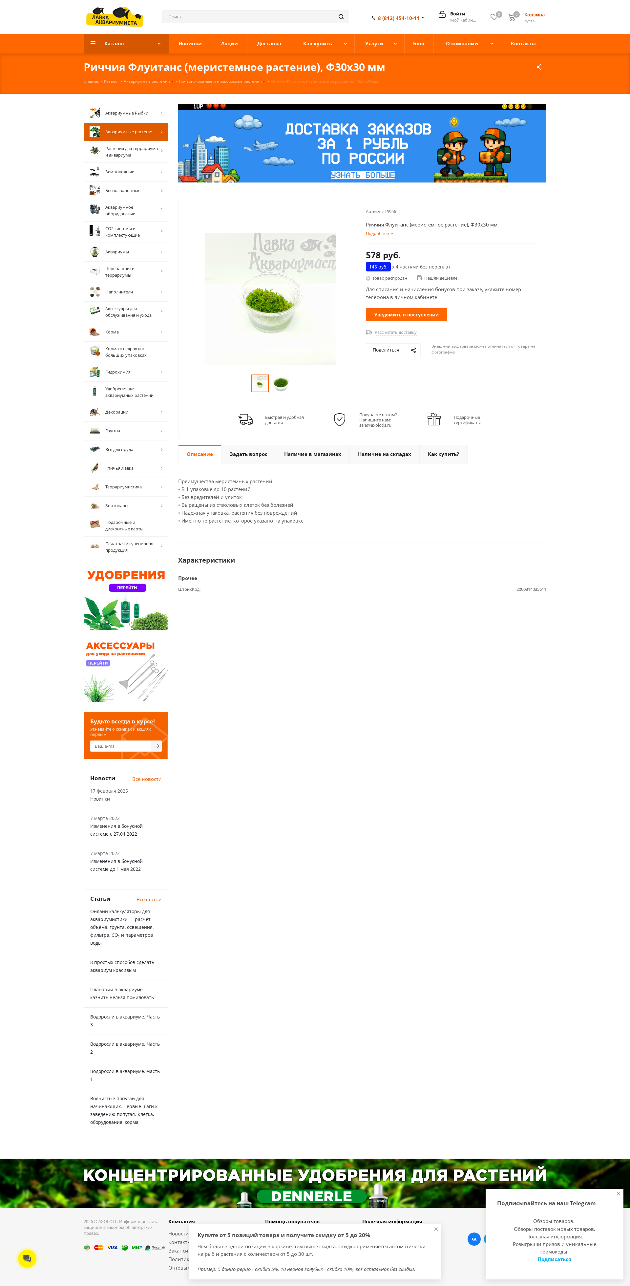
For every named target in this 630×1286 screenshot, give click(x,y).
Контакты (179, 1242)
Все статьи (149, 899)
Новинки (100, 799)
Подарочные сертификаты (467, 420)
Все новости (147, 779)
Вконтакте (474, 1239)
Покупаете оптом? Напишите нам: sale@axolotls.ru (378, 420)
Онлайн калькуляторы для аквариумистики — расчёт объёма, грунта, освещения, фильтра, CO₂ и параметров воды (122, 927)
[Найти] (341, 16)
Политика (180, 1259)
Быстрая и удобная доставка (284, 420)
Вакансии (180, 1250)
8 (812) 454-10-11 (399, 18)
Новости (178, 1233)
